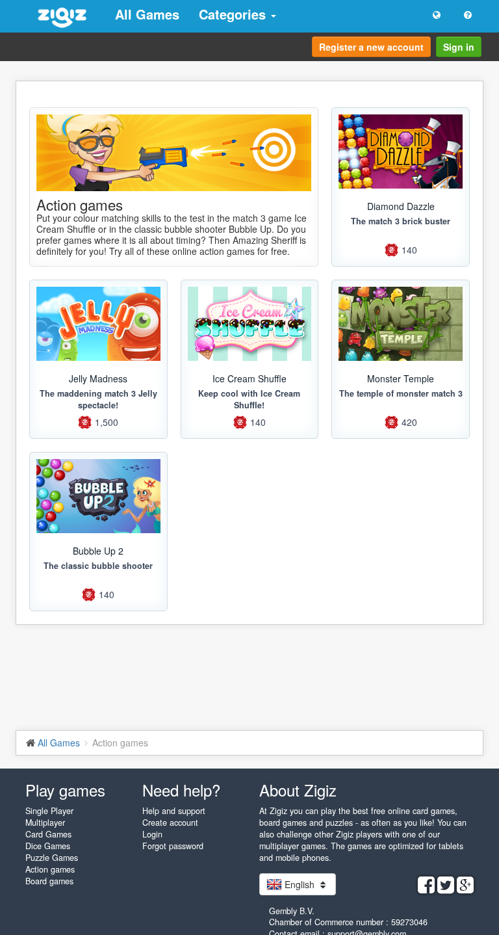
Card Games (48, 834)
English (299, 884)
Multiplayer (45, 822)
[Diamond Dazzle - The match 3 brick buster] (401, 151)
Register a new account (371, 46)
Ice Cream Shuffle (249, 378)
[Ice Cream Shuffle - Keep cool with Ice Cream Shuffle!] (250, 324)
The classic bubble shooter (98, 566)
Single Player (49, 811)
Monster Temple (400, 378)
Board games (49, 881)
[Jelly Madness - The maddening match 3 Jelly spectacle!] (98, 324)
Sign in (458, 46)
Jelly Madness (98, 378)
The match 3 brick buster (400, 221)
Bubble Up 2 (98, 550)
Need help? (181, 789)
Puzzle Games (51, 857)
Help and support (173, 811)
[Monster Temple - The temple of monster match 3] (401, 324)
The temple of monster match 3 (401, 393)
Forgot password (172, 846)
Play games (65, 789)
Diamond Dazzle (401, 206)
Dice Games (47, 846)
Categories (234, 14)
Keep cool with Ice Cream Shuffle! (249, 399)
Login (152, 834)
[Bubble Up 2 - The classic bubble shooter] (98, 496)
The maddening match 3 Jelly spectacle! (98, 399)
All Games (147, 14)
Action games (50, 869)
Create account (170, 822)
